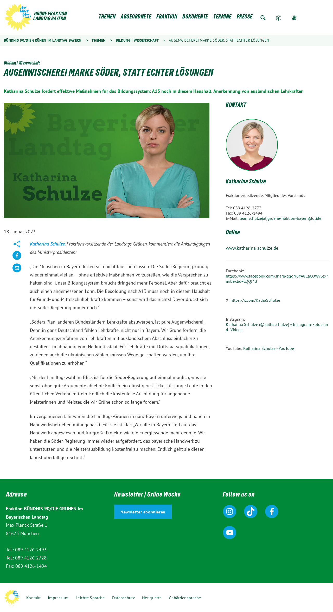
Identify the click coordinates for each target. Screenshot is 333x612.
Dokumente (195, 18)
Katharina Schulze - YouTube (268, 348)
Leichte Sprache (278, 18)
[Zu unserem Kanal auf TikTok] (251, 511)
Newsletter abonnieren (142, 511)
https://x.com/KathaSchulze (255, 300)
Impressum (58, 597)
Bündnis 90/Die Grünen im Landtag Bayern (42, 40)
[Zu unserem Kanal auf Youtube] (229, 532)
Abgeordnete (136, 18)
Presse (245, 18)
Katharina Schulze (47, 244)
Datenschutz (123, 597)
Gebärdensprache (294, 18)
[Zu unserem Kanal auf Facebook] (272, 511)
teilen (16, 259)
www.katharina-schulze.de (252, 248)
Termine (222, 18)
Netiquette (152, 597)
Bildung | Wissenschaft (137, 40)
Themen (107, 18)
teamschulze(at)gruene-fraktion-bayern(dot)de (280, 218)
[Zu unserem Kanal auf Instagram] (229, 511)
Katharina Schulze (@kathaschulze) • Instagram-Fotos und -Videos (277, 327)
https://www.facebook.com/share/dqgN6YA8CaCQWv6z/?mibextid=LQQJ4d (277, 278)
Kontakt (33, 597)
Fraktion (166, 18)
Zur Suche (263, 18)
